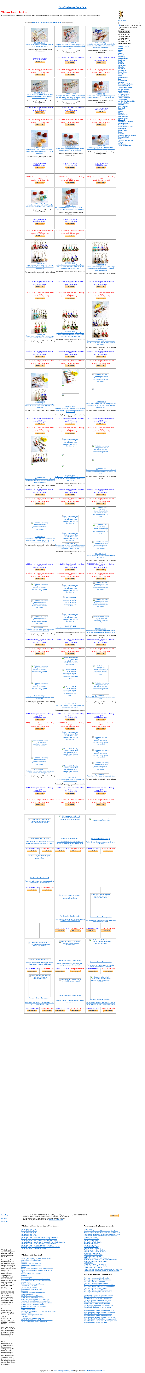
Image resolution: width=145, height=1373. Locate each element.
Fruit (119, 79)
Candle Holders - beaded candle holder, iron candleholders (37, 1268)
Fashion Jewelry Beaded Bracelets (95, 1251)
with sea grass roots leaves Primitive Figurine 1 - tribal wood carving (36, 1303)
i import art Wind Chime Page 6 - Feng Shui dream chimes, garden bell (100, 1318)
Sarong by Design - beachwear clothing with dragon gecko (39, 1239)
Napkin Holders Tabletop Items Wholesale (32, 1297)
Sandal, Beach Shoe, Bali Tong (127, 135)
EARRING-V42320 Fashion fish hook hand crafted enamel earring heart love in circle (101, 555)
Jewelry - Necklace (123, 94)
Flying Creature (123, 77)
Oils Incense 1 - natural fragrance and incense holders (35, 1299)
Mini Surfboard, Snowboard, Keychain (31, 1296)
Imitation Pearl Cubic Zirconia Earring (95, 1266)
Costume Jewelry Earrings (92, 1253)
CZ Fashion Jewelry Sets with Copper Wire (97, 1258)
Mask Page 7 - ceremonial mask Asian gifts (95, 1288)
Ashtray (120, 50)
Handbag (121, 82)
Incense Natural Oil (124, 86)
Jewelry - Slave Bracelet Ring (126, 101)
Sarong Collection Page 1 (29, 1229)
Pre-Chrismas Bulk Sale (73, 7)
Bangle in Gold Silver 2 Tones (93, 1255)
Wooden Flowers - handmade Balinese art (32, 1318)
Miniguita (121, 113)
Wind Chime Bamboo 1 (125, 145)
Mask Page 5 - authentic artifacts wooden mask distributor (99, 1285)
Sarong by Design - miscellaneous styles (33, 1248)
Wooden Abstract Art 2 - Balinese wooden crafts (34, 1321)
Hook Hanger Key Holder (125, 84)
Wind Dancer (122, 144)
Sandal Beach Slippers (91, 1237)
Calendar (121, 63)
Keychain (121, 104)
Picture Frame (122, 130)
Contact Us (4, 1221)
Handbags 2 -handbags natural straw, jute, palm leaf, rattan (102, 1232)
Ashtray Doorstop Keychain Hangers (31, 1260)
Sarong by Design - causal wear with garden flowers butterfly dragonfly (43, 1242)
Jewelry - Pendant (123, 96)
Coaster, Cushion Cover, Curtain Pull (31, 1274)
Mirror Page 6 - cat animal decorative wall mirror (97, 1303)
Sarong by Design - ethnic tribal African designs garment (38, 1243)
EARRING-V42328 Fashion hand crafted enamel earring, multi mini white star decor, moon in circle (70, 779)
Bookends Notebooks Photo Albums (31, 1263)
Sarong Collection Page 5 (29, 1236)
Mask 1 (120, 109)
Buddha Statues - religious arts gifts (31, 1265)
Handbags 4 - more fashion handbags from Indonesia (100, 1236)
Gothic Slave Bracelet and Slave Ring (95, 1261)
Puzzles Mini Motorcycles (28, 1308)
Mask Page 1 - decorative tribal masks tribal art (96, 1278)
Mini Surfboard (123, 118)
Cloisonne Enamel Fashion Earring (95, 1264)
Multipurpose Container (125, 121)
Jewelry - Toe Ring (123, 103)
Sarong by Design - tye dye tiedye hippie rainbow (36, 1245)
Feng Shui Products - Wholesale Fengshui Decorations (36, 1280)
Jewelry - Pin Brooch (124, 97)
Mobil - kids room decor (28, 1309)
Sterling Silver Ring (90, 1245)
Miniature (121, 111)
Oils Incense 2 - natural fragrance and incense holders (35, 1301)
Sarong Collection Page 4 (29, 1234)
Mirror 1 (120, 120)
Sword (120, 138)
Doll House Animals (26, 1277)
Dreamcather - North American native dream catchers (35, 1279)
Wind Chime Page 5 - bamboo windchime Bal (96, 1317)
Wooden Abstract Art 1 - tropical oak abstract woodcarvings (37, 1320)
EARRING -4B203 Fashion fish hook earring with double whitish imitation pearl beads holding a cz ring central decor (101, 147)
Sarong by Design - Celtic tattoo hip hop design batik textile (39, 1237)
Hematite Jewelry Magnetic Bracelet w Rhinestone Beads (101, 1271)
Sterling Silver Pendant (91, 1243)
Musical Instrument (124, 123)
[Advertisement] (42, 2)
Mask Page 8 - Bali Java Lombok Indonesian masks (98, 1290)
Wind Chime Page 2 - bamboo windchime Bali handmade (99, 1312)
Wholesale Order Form (56, 1220)
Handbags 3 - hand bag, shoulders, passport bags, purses (102, 1234)
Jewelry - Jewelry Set (124, 92)
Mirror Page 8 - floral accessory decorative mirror (97, 1307)
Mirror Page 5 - (88, 1302)
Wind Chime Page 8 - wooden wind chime (95, 1322)
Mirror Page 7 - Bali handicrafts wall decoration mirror (99, 1305)
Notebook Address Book (125, 126)
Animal (120, 48)
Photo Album (122, 128)
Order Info (4, 1218)
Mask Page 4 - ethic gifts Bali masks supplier (96, 1283)
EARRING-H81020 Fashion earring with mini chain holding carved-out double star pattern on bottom (39, 44)
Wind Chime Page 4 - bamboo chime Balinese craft (97, 1315)
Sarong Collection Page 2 (29, 1231)
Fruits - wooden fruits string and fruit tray (32, 1284)
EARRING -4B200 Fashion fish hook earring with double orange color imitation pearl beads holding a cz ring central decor (101, 95)
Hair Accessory (122, 80)
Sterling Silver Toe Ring (91, 1247)
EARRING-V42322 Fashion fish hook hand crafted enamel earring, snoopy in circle (70, 627)
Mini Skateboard (123, 115)
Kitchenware (24, 1291)
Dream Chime (122, 72)
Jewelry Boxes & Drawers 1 (29, 1285)
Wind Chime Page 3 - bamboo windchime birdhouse (98, 1314)
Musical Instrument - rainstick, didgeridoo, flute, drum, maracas (38, 1311)
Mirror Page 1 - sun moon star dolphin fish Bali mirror (99, 1295)
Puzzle (120, 132)
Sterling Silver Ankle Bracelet (93, 1242)
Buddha (120, 62)
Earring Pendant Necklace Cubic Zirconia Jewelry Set (100, 1259)
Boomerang (121, 56)
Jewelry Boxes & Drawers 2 (29, 1287)
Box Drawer (121, 60)
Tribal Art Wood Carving (125, 140)
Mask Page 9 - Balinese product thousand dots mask (98, 1292)
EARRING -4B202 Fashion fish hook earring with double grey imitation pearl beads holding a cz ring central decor (70, 148)
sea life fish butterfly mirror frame (102, 1300)
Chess (23, 1272)
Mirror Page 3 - (88, 1298)
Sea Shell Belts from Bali (91, 1239)
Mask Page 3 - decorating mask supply (94, 1281)
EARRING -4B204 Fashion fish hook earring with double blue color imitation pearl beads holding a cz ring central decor (39, 205)
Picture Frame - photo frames (29, 1303)
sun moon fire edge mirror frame (101, 1302)
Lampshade (121, 108)
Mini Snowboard (123, 116)
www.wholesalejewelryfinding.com (63, 1371)
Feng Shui (121, 74)
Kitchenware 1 (122, 106)
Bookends (24, 1262)
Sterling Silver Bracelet (91, 1240)
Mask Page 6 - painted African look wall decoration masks (99, 1286)
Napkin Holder (122, 125)
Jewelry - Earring (123, 91)
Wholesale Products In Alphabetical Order (46, 22)
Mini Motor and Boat (27, 1294)
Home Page (122, 20)
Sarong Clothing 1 (123, 137)
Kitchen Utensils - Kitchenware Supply (31, 1289)
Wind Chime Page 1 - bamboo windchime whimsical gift (99, 1310)
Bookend (121, 55)
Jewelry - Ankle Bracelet (125, 87)
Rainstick (121, 133)
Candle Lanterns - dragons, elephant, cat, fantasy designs (36, 1270)
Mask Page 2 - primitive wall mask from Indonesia (97, 1280)
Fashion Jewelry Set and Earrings (94, 1250)
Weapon (120, 142)
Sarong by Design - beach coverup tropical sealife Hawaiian (39, 1240)
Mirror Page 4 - (88, 1300)
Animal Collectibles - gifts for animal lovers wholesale (36, 1258)
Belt (119, 51)
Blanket (120, 53)
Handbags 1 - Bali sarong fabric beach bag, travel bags (101, 1231)
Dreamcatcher (122, 70)
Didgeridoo (121, 68)
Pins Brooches (88, 1263)
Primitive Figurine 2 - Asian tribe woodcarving (33, 1306)
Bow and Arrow (123, 58)
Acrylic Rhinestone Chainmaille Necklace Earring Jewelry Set (103, 1269)
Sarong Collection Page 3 (29, 1232)
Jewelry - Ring (122, 99)
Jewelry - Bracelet (123, 89)
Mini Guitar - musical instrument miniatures (33, 1292)
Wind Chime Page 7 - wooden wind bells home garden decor (100, 1321)
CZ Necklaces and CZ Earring (93, 1267)
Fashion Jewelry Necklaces (92, 1248)
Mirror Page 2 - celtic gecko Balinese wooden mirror (98, 1297)
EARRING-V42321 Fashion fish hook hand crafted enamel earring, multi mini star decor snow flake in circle (40, 629)
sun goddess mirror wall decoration (102, 1298)
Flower (120, 75)
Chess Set (121, 67)
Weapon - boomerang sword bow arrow (32, 1315)
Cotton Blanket (25, 1275)
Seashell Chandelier (26, 1313)
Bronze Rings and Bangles (92, 1256)
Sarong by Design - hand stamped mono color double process (40, 1247)
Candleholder (122, 65)
